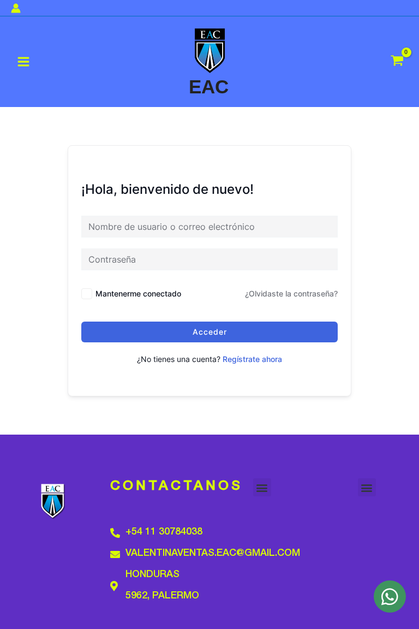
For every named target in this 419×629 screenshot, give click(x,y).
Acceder (210, 331)
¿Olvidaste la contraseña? (291, 293)
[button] (262, 487)
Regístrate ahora (252, 359)
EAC (209, 86)
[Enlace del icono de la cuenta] (16, 8)
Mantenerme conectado (138, 293)
